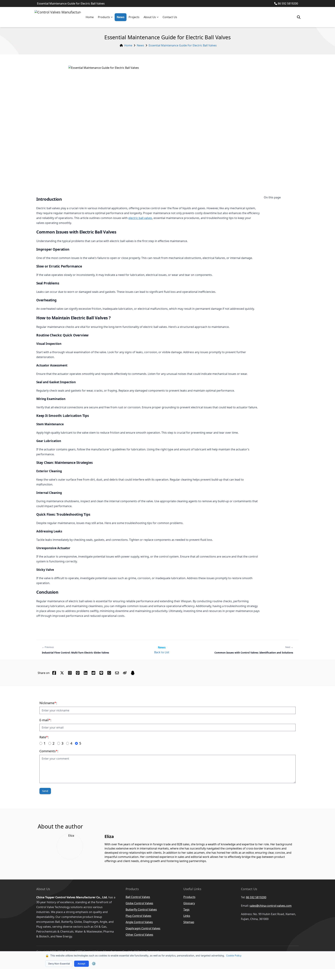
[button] (112, 17)
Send (45, 791)
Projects (134, 17)
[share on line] (101, 673)
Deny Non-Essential (59, 963)
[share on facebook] (54, 673)
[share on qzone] (133, 673)
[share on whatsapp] (109, 673)
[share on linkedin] (85, 673)
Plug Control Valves (138, 916)
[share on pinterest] (78, 673)
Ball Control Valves (138, 897)
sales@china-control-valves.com (271, 906)
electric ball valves (140, 218)
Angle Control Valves (139, 922)
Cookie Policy (233, 955)
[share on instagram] (70, 673)
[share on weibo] (125, 673)
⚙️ (94, 963)
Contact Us (170, 17)
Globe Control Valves (139, 903)
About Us (150, 17)
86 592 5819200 (288, 3)
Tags (186, 909)
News (120, 17)
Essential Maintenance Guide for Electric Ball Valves (183, 45)
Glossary (189, 903)
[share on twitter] (62, 673)
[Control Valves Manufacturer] (58, 17)
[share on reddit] (93, 673)
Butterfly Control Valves (141, 909)
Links (186, 916)
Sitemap (188, 922)
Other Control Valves (139, 935)
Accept (81, 963)
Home (90, 17)
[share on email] (117, 673)
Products (104, 17)
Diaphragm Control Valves (143, 928)
